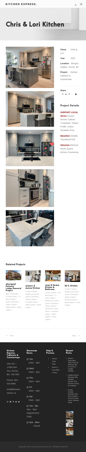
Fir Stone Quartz (11, 296)
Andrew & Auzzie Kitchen (33, 279)
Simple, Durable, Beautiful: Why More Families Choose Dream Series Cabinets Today (73, 396)
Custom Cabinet (50, 293)
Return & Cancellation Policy (55, 369)
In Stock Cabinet (31, 291)
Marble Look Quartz (32, 294)
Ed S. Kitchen (72, 279)
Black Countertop (12, 294)
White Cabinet (10, 307)
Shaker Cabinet (11, 304)
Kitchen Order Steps (54, 361)
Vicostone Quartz (31, 302)
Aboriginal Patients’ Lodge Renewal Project (13, 278)
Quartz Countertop (12, 302)
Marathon (65, 136)
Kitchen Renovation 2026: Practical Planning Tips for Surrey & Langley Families (73, 364)
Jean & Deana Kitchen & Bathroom (52, 287)
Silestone (65, 145)
